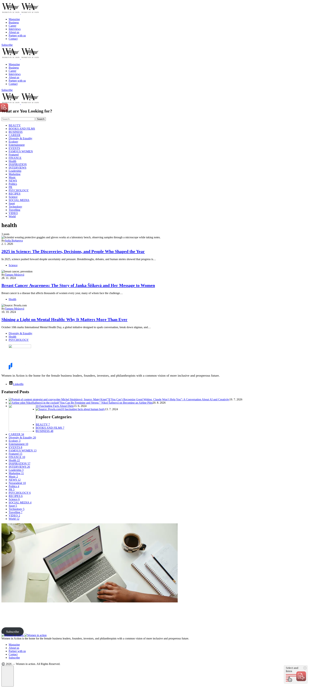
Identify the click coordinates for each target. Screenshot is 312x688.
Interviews (15, 29)
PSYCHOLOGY (19, 190)
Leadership (15, 170)
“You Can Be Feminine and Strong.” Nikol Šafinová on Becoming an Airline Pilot (106, 402)
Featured (14, 154)
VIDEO (13, 213)
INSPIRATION (18, 164)
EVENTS (14, 148)
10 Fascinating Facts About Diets (54, 405)
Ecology (13, 141)
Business (14, 22)
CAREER (14, 135)
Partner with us (17, 35)
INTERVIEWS (17, 167)
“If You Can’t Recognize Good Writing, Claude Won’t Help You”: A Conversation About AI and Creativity (168, 399)
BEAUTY (15, 125)
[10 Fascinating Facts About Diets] (22, 430)
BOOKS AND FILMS (22, 128)
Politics (13, 183)
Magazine (14, 19)
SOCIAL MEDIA (19, 200)
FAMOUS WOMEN (21, 151)
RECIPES (14, 193)
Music (12, 177)
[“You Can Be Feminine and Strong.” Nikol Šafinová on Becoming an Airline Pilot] (34, 402)
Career (12, 25)
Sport (12, 203)
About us (14, 32)
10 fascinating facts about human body (83, 409)
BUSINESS (16, 131)
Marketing (14, 174)
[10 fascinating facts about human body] (48, 409)
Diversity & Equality (20, 138)
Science (13, 196)
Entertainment (17, 144)
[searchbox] (18, 119)
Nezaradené (17, 483)
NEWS (13, 180)
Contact (13, 38)
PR (10, 187)
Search (40, 119)
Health (12, 161)
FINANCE (15, 157)
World (12, 216)
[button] (7, 676)
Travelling (14, 209)
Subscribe (7, 44)
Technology (15, 206)
